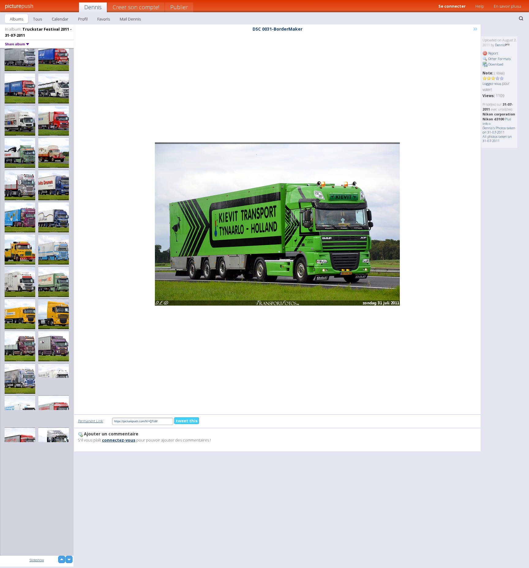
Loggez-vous (491, 83)
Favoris (103, 19)
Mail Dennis (130, 19)
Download (495, 64)
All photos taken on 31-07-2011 (497, 138)
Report (492, 53)
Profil (83, 19)
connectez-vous (118, 440)
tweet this (186, 420)
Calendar (60, 19)
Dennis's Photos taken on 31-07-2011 (498, 130)
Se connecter (452, 6)
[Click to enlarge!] (277, 224)
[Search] (521, 18)
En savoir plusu (507, 6)
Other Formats (499, 58)
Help (479, 6)
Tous (37, 19)
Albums (16, 19)
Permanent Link (90, 421)
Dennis (93, 7)
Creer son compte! (136, 7)
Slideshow (37, 560)
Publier (179, 7)
